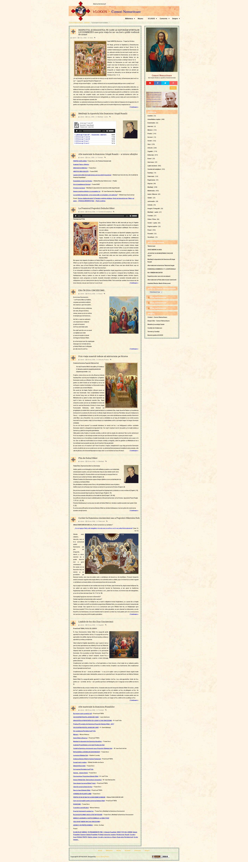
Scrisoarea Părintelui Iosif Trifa (83, 769)
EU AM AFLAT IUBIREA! (80, 832)
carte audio (151, 201)
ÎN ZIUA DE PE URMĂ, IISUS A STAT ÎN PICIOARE (87, 814)
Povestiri (150, 233)
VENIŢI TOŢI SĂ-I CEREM (124, 832)
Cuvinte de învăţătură (105, 211)
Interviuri (150, 126)
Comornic (163, 19)
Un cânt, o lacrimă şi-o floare (107, 837)
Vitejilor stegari (92, 837)
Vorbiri (150, 141)
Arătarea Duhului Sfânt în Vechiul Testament (87, 759)
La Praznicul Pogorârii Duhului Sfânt (96, 208)
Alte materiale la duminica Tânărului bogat (161, 265)
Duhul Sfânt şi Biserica (80, 738)
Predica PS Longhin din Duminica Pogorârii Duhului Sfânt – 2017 (93, 724)
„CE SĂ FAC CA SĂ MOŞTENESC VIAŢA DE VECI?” (160, 254)
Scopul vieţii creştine (80, 762)
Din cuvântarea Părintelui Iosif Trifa (84, 731)
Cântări (150, 198)
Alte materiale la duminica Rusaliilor (96, 706)
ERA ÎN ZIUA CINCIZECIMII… (92, 290)
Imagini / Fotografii (154, 208)
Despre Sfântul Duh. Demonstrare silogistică (87, 780)
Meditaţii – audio (153, 212)
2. (82, 137)
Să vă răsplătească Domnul (81, 184)
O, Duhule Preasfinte (110, 832)
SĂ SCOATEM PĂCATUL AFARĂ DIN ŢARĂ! (86, 717)
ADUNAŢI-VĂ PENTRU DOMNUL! (83, 825)
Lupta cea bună (152, 166)
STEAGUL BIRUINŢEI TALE (86, 201)
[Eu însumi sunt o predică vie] (82, 713)
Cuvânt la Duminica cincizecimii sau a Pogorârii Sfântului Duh (109, 518)
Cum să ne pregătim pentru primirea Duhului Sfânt (89, 800)
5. (82, 143)
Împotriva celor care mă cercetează (159, 276)
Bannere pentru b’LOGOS (155, 335)
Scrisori (150, 137)
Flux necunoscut (158, 297)
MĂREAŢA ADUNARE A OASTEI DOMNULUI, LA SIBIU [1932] (91, 818)
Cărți (91, 38)
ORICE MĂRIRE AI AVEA (155, 249)
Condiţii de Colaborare (155, 328)
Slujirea (150, 183)
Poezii (100, 293)
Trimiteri (100, 157)
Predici (106, 359)
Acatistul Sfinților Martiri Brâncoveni (159, 283)
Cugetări (101, 625)
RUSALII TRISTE (82, 837)
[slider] (111, 130)
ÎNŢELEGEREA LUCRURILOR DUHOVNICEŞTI (86, 752)
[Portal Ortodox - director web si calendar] (165, 857)
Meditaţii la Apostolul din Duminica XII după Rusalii (161, 261)
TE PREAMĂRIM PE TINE (95, 832)
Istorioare (151, 162)
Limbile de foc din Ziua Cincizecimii (95, 621)
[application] (94, 131)
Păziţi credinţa (100, 201)
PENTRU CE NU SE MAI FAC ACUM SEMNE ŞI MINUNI (89, 797)
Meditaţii (101, 461)
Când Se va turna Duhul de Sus (82, 787)
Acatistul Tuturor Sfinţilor (81, 164)
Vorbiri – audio (152, 223)
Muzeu (140, 19)
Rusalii (127, 834)
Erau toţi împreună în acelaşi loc (83, 811)
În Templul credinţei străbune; (103, 198)
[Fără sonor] (107, 131)
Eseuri (150, 158)
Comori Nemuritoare (126, 11)
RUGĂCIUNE (77, 804)
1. (90, 135)
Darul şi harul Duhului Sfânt (81, 790)
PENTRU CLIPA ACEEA (80, 161)
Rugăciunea (151, 180)
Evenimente (151, 123)
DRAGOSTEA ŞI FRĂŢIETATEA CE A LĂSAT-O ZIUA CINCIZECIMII (92, 720)
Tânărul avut (151, 246)
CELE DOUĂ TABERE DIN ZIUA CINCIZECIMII (86, 821)
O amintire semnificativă (81, 807)
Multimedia (151, 190)
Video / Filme (152, 219)
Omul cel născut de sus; (120, 198)
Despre (175, 19)
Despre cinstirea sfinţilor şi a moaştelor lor (86, 191)
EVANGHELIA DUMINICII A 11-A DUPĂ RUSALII (162, 269)
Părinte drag (120, 834)
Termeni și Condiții (153, 331)
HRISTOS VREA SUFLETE (80, 171)
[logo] (161, 49)
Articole (100, 359)
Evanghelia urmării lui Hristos (82, 181)
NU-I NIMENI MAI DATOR (155, 272)
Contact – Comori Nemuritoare (157, 317)
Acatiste (150, 116)
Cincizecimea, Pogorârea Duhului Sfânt (85, 776)
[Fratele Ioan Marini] (162, 99)
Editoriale (151, 155)
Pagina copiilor (152, 226)
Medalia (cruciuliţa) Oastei (156, 324)
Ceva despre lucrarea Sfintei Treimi (84, 783)
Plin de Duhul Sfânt (87, 458)
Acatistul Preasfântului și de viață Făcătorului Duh (89, 745)
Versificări (151, 237)
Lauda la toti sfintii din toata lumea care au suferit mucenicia (92, 175)
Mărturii (76, 734)
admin (74, 38)
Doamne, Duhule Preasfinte (88, 834)
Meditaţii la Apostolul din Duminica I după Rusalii (102, 113)
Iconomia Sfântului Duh (80, 755)
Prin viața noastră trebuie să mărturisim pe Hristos (103, 356)
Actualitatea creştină (154, 119)
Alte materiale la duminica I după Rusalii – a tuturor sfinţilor (108, 154)
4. (82, 141)
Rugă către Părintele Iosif (125, 837)
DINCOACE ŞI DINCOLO (80, 168)
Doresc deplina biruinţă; (85, 198)
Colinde (150, 205)
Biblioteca (129, 19)
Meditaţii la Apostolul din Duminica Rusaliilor (87, 741)
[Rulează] (77, 131)
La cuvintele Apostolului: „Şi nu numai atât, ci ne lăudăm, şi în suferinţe (95, 195)
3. (82, 139)
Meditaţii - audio (103, 117)
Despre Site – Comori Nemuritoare (159, 321)
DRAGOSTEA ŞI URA (79, 766)
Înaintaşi (150, 173)
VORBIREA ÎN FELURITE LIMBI (82, 794)
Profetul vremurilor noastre (107, 834)
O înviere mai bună (79, 188)
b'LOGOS (100, 11)
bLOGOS (87, 22)
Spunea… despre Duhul (80, 773)
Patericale (101, 521)
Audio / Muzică (152, 194)
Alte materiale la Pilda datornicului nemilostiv (162, 280)
